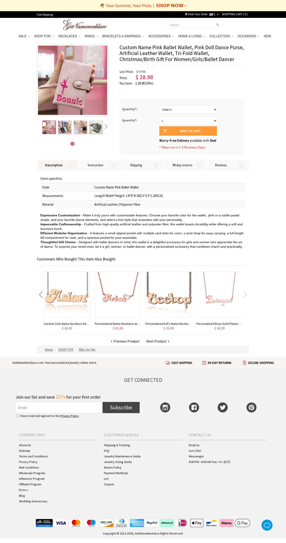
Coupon (109, 484)
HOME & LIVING (191, 36)
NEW (268, 36)
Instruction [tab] (95, 165)
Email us (194, 445)
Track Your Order (197, 14)
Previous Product (126, 341)
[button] (41, 294)
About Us (25, 445)
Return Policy (113, 467)
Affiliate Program (30, 484)
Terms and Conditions (33, 456)
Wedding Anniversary (33, 501)
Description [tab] (54, 165)
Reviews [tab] (221, 165)
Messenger (196, 456)
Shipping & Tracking (117, 445)
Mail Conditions (29, 467)
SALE (23, 36)
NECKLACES (68, 36)
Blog (22, 496)
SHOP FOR (43, 36)
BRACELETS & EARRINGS (122, 36)
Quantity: (130, 109)
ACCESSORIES (160, 36)
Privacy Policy (69, 416)
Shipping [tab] (136, 165)
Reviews (23, 490)
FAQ (106, 451)
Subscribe (121, 407)
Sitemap (24, 451)
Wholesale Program (32, 473)
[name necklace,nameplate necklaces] (84, 24)
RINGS (90, 36)
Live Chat (195, 451)
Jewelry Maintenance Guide (122, 456)
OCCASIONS (248, 36)
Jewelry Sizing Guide (118, 462)
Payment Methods (116, 473)
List (106, 479)
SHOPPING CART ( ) (235, 14)
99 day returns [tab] (182, 165)
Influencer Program (32, 479)
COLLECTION (220, 36)
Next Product (157, 341)
